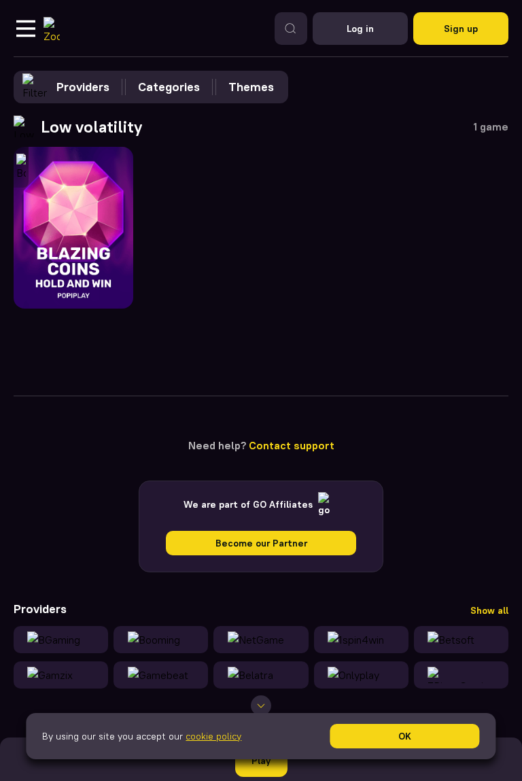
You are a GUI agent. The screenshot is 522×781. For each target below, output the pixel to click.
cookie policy (213, 736)
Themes (251, 86)
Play (261, 760)
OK (404, 736)
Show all (489, 610)
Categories (169, 86)
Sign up (461, 28)
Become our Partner (261, 543)
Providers (82, 86)
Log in (360, 28)
